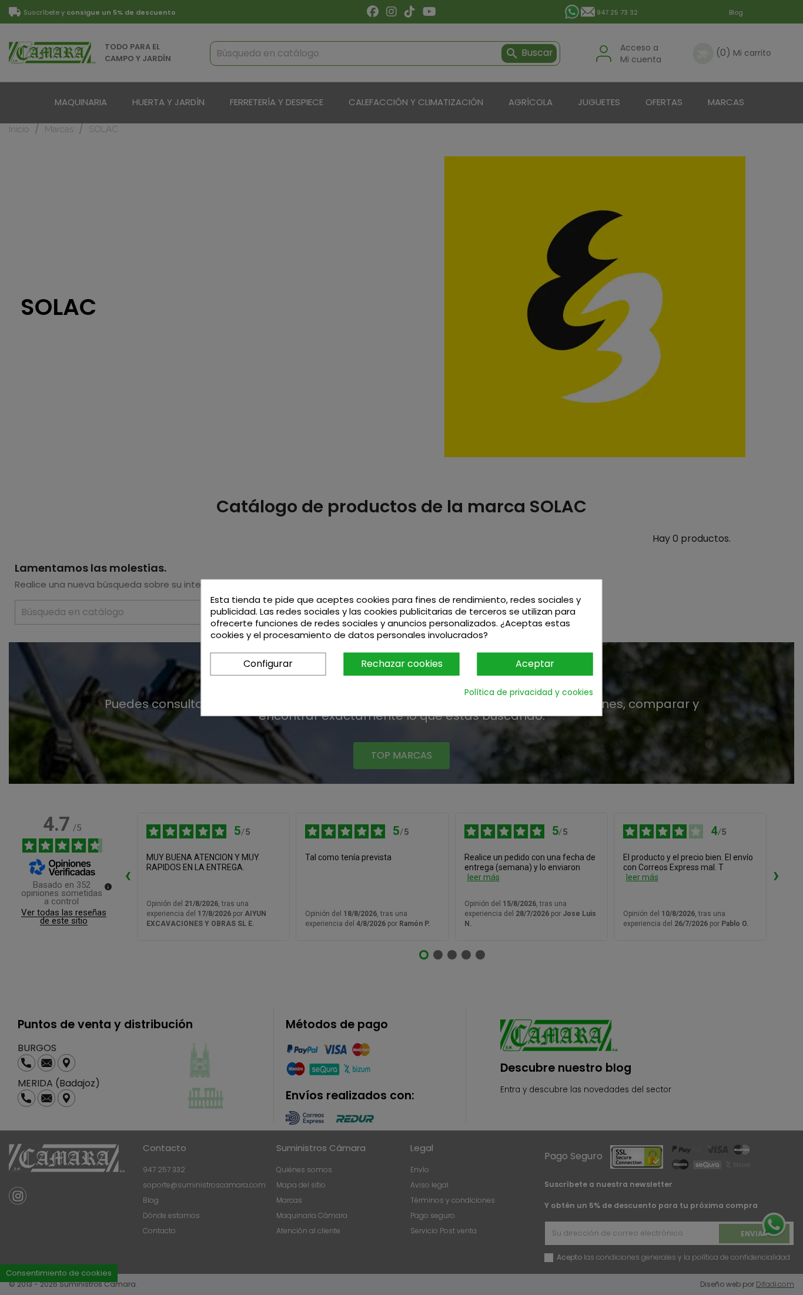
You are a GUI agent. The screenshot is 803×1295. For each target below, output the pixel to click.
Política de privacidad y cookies (528, 691)
